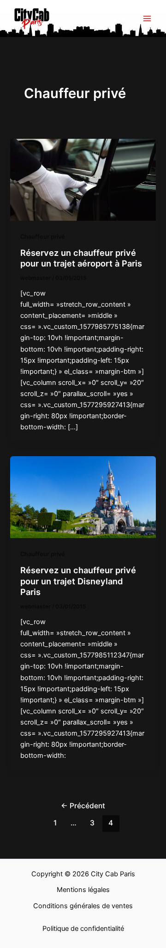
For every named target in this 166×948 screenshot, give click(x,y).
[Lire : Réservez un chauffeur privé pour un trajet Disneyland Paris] (82, 497)
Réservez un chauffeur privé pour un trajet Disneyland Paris (78, 581)
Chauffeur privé (42, 236)
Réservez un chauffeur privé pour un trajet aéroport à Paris (81, 258)
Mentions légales (83, 890)
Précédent (83, 805)
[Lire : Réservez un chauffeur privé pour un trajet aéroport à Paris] (82, 179)
